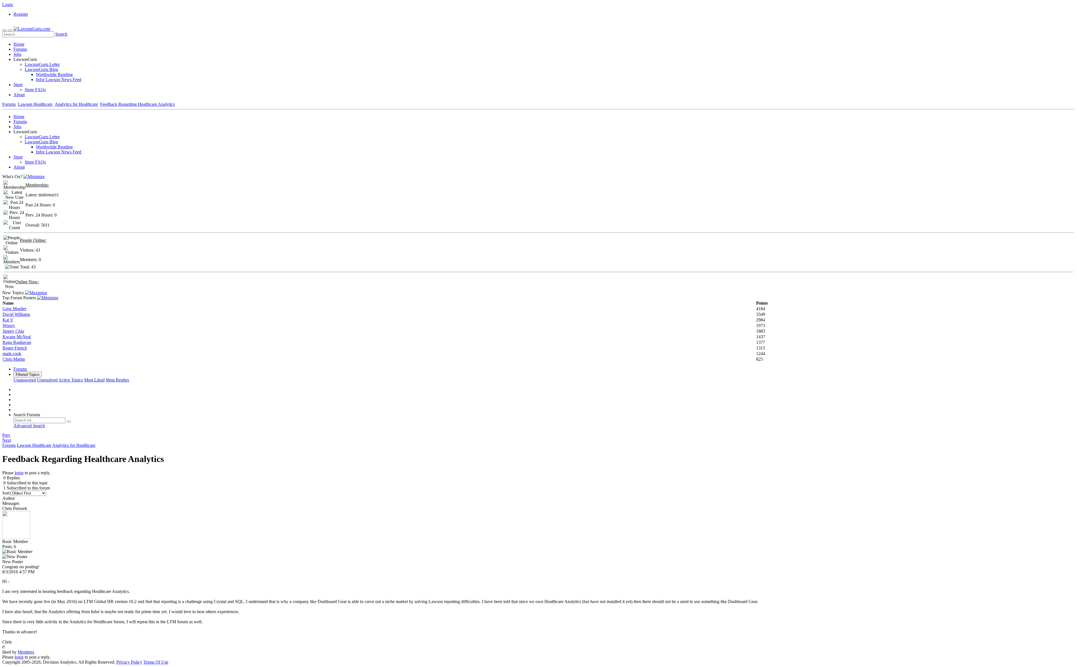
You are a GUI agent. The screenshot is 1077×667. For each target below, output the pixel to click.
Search (61, 34)
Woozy (9, 325)
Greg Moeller (14, 308)
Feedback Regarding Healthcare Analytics (137, 104)
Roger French (15, 348)
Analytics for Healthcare (76, 104)
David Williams (16, 314)
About (19, 94)
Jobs (17, 54)
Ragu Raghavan (17, 342)
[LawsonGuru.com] (31, 28)
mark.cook (12, 353)
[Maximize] (36, 292)
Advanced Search (29, 425)
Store (18, 84)
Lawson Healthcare (35, 104)
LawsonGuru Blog (41, 69)
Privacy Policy (129, 662)
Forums (20, 49)
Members (26, 652)
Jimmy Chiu (13, 331)
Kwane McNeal (17, 336)
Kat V (8, 320)
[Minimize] (34, 176)
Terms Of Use (155, 662)
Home (18, 44)
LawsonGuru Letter (42, 64)
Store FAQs (35, 89)
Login (7, 4)
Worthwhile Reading (54, 74)
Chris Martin (14, 359)
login (19, 472)
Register (20, 14)
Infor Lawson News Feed (58, 79)
